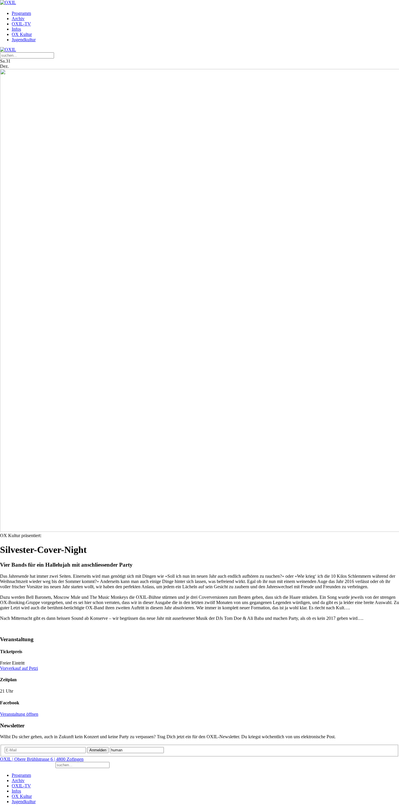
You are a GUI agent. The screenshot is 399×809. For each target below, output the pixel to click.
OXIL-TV (21, 23)
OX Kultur (22, 34)
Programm (21, 13)
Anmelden (97, 750)
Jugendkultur (24, 39)
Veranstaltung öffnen (19, 714)
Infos (16, 29)
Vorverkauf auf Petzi (19, 668)
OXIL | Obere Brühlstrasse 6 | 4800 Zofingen (42, 759)
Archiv (18, 18)
